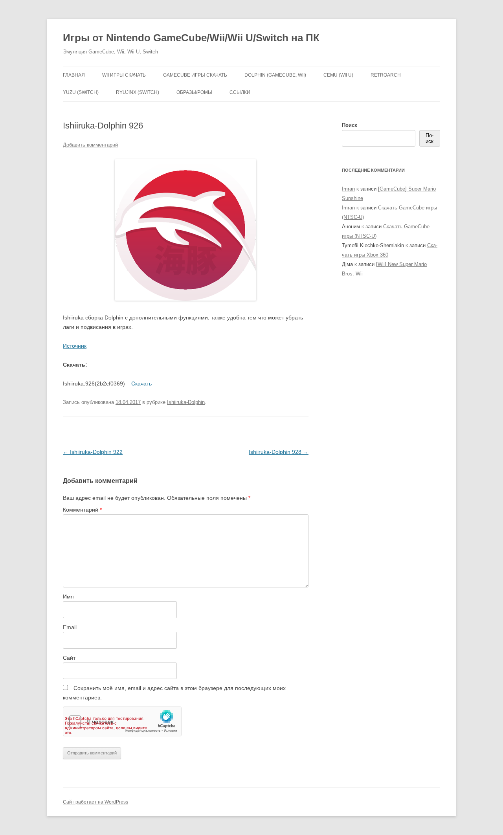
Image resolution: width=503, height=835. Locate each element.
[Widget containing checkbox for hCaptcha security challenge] (122, 721)
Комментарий (82, 510)
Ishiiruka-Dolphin (186, 402)
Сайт (69, 658)
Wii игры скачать (124, 75)
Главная (74, 75)
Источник (74, 346)
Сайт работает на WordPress (95, 802)
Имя (68, 596)
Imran (348, 189)
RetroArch (386, 75)
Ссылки (239, 92)
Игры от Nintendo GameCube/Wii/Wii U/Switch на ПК (191, 38)
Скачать (141, 383)
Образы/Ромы (194, 92)
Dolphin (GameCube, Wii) (275, 75)
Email (70, 627)
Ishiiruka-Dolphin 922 (93, 452)
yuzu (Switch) (81, 92)
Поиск (349, 125)
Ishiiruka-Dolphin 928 (278, 452)
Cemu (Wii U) (338, 75)
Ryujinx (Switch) (137, 92)
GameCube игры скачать (195, 75)
